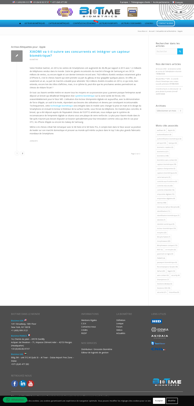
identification (163, 211)
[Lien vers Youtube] (181, 12)
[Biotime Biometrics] (97, 12)
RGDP (84, 333)
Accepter (159, 400)
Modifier (172, 400)
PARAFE (161, 258)
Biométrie (34, 59)
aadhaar (161, 130)
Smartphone (163, 279)
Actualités (120, 333)
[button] (15, 400)
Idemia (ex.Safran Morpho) (168, 207)
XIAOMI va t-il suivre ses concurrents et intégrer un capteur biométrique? (80, 53)
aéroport (161, 143)
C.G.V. (83, 323)
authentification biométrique (169, 139)
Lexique (119, 323)
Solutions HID (163, 288)
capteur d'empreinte (166, 168)
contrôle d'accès (165, 186)
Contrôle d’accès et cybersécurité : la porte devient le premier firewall (168, 90)
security (175, 275)
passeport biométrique (167, 262)
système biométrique (85, 95)
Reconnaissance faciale (167, 267)
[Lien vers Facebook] (172, 12)
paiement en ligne (165, 254)
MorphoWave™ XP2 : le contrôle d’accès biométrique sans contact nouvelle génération (167, 81)
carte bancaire (163, 177)
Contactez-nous (88, 326)
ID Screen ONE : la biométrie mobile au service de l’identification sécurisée (168, 70)
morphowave (163, 241)
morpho (161, 232)
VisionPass (174, 292)
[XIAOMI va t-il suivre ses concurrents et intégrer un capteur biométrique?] (17, 56)
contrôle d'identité (165, 190)
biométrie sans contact (167, 160)
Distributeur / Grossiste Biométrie (96, 349)
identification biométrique (168, 215)
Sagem (171, 271)
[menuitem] (124, 2)
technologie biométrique (61, 105)
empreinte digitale (165, 194)
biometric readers (165, 147)
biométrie (163, 156)
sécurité (161, 292)
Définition (120, 320)
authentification (164, 134)
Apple (171, 130)
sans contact (163, 275)
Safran (161, 271)
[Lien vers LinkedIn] (176, 12)
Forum (119, 326)
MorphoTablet (163, 237)
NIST (160, 250)
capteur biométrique (166, 164)
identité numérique (165, 224)
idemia (161, 203)
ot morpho (170, 250)
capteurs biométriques (167, 173)
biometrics (162, 151)
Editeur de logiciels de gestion (95, 352)
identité (161, 220)
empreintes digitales (166, 198)
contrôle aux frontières (167, 181)
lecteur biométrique (166, 228)
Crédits (84, 330)
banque (173, 143)
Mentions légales (89, 320)
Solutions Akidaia (164, 284)
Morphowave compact (167, 245)
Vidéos (119, 330)
